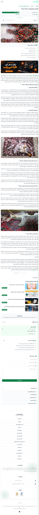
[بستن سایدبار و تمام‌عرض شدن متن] (2, 388)
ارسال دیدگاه (20, 380)
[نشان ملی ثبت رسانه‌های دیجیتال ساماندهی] (17, 494)
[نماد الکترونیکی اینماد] (22, 494)
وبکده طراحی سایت (19, 436)
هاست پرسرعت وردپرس (31, 403)
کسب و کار (32, 6)
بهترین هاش (19, 450)
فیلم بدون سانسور (19, 439)
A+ (17, 17)
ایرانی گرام (19, 456)
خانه (36, 6)
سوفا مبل (19, 421)
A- (21, 17)
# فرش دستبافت (35, 277)
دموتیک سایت (19, 447)
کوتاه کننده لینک (19, 444)
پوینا (30, 506)
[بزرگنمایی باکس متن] (3, 369)
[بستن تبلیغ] (2, 62)
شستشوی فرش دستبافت (33, 75)
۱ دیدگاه (17, 14)
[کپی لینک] (3, 20)
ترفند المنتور (19, 418)
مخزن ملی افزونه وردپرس (31, 391)
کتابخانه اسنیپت (32, 400)
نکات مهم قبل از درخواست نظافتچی (19, 441)
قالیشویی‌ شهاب (33, 269)
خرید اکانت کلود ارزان (19, 453)
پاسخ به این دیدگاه (31, 333)
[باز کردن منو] (2, 2)
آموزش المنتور (19, 430)
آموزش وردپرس (33, 394)
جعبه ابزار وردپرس (32, 397)
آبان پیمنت (19, 427)
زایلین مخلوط (19, 459)
